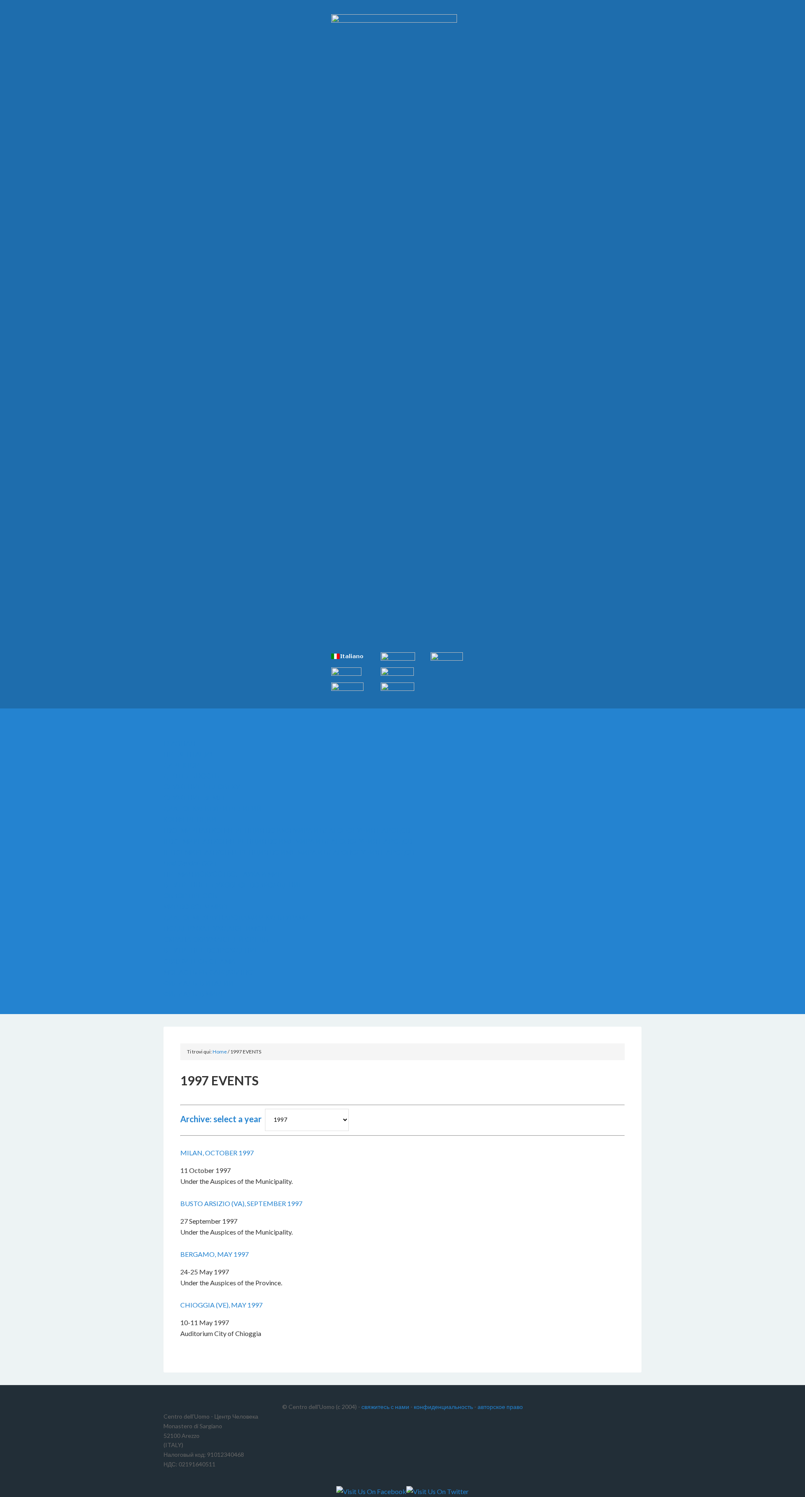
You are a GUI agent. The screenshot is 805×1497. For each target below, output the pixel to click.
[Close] (174, 1007)
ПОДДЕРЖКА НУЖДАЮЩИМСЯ (215, 928)
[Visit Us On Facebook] (371, 1491)
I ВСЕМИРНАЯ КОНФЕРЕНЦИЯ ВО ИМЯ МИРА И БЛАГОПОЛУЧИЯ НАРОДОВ (287, 830)
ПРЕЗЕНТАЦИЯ (189, 754)
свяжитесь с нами (385, 1406)
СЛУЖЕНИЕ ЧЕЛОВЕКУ (202, 787)
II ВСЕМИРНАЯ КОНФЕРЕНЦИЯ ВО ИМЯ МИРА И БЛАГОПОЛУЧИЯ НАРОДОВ (288, 841)
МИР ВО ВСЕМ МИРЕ (197, 907)
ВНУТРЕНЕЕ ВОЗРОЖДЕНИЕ (212, 950)
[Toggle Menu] (174, 716)
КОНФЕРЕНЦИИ (190, 819)
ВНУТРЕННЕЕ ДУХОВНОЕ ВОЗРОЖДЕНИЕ (233, 885)
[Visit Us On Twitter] (437, 1491)
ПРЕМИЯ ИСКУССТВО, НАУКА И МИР (223, 874)
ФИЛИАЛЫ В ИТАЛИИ (199, 983)
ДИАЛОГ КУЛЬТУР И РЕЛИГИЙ (213, 808)
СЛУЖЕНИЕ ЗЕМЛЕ (195, 798)
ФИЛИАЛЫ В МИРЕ (194, 994)
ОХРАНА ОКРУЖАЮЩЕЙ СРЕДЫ (217, 939)
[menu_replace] (174, 731)
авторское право (500, 1406)
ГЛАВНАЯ (179, 743)
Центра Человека (235, 29)
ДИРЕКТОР (182, 765)
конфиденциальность (443, 1406)
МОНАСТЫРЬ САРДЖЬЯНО (208, 972)
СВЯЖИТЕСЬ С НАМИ (199, 961)
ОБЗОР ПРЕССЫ (191, 896)
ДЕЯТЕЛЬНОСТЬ (191, 776)
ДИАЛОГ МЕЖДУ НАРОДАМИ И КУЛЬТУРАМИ (236, 917)
